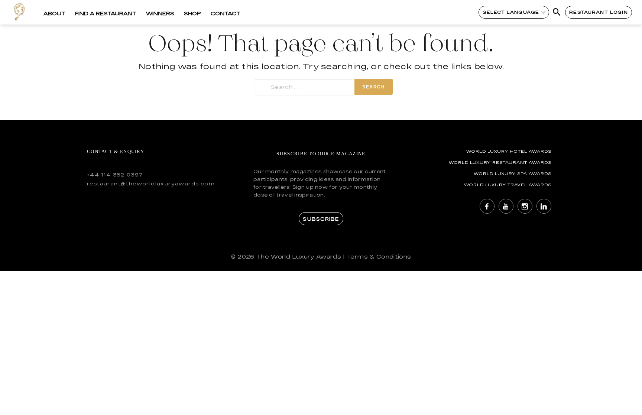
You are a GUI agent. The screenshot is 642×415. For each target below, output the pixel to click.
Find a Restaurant (105, 13)
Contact (225, 13)
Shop (192, 13)
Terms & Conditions (379, 256)
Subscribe (321, 218)
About (54, 13)
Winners (160, 13)
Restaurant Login (598, 12)
